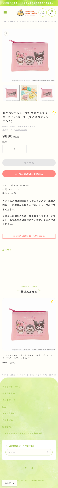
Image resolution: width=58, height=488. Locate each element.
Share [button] (8, 249)
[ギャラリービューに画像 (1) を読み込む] (11, 93)
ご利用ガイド (8, 400)
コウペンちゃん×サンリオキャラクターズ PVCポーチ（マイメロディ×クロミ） (28, 356)
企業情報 (6, 426)
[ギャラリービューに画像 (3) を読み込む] (47, 93)
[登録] (47, 452)
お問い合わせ (8, 413)
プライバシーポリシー (12, 386)
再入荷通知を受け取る (31, 173)
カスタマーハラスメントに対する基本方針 (22, 433)
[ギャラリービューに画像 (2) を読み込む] (29, 93)
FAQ (4, 406)
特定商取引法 (8, 393)
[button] (5, 12)
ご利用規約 (7, 420)
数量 (4, 141)
